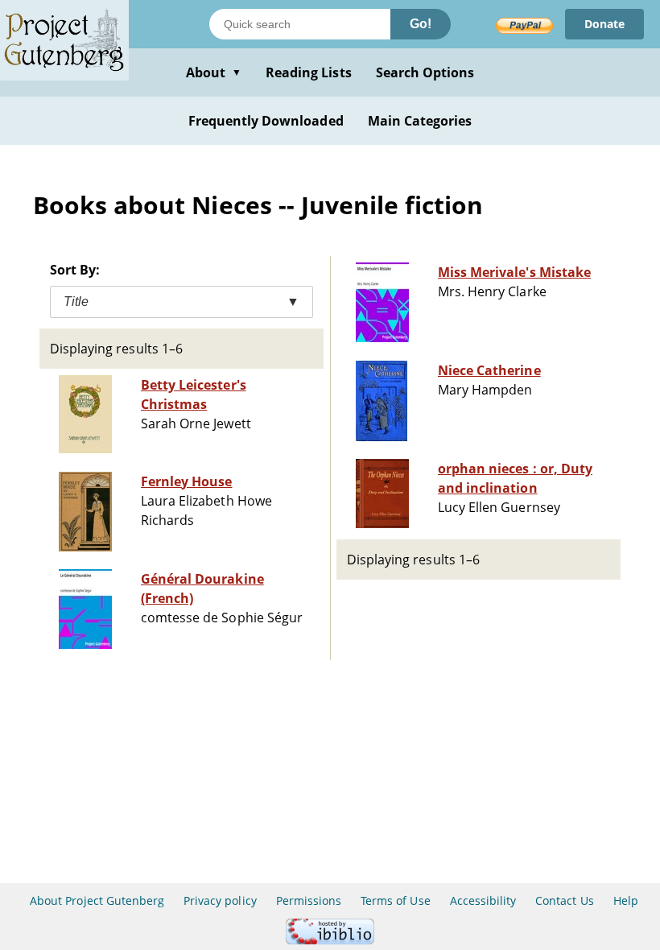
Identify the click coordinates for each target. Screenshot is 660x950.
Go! (420, 24)
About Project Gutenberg (97, 900)
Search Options (425, 72)
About (213, 72)
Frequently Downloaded (266, 121)
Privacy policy (220, 900)
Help (625, 900)
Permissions (308, 900)
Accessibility (483, 900)
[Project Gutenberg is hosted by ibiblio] (330, 940)
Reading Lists (309, 72)
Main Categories (420, 121)
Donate (604, 23)
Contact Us (564, 900)
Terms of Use (395, 900)
